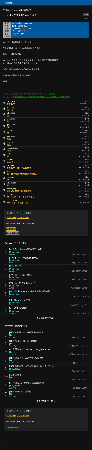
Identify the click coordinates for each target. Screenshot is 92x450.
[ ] (14, 252)
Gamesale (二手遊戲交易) (22, 10)
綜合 (18, 213)
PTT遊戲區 (7, 10)
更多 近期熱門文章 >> (46, 318)
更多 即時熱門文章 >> (46, 401)
